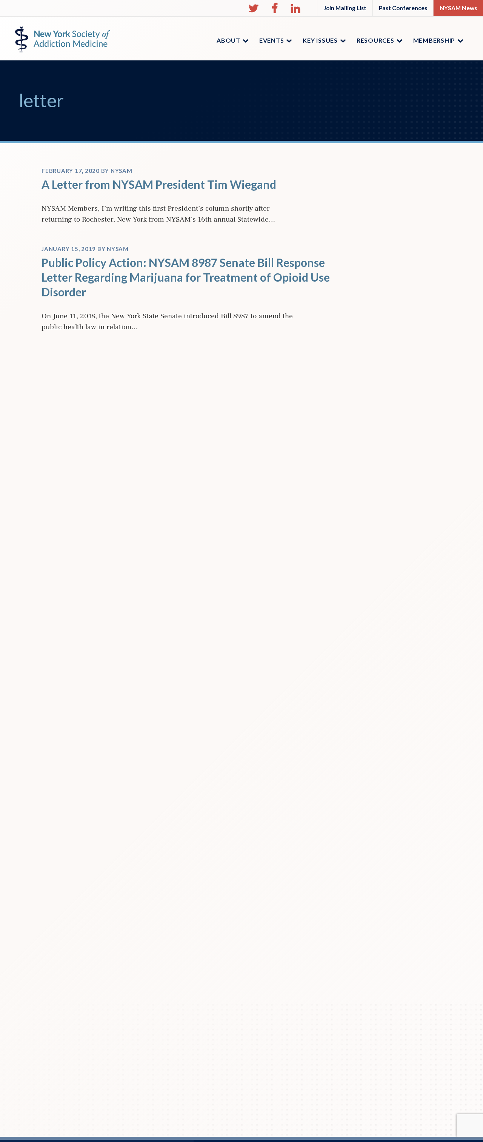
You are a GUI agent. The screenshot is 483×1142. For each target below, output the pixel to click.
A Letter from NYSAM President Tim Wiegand (159, 184)
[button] (253, 8)
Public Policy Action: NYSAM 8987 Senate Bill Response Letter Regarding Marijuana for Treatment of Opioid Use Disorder (186, 277)
